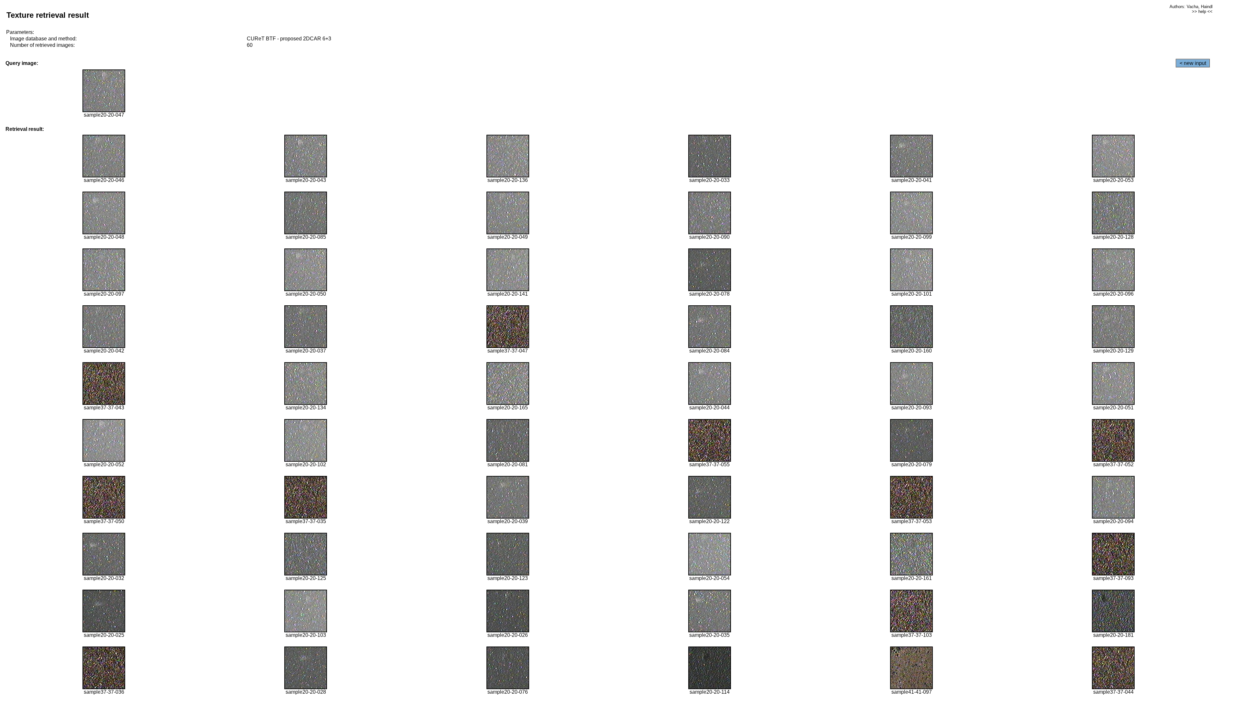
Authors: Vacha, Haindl (1191, 6)
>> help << (1202, 11)
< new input (1193, 63)
